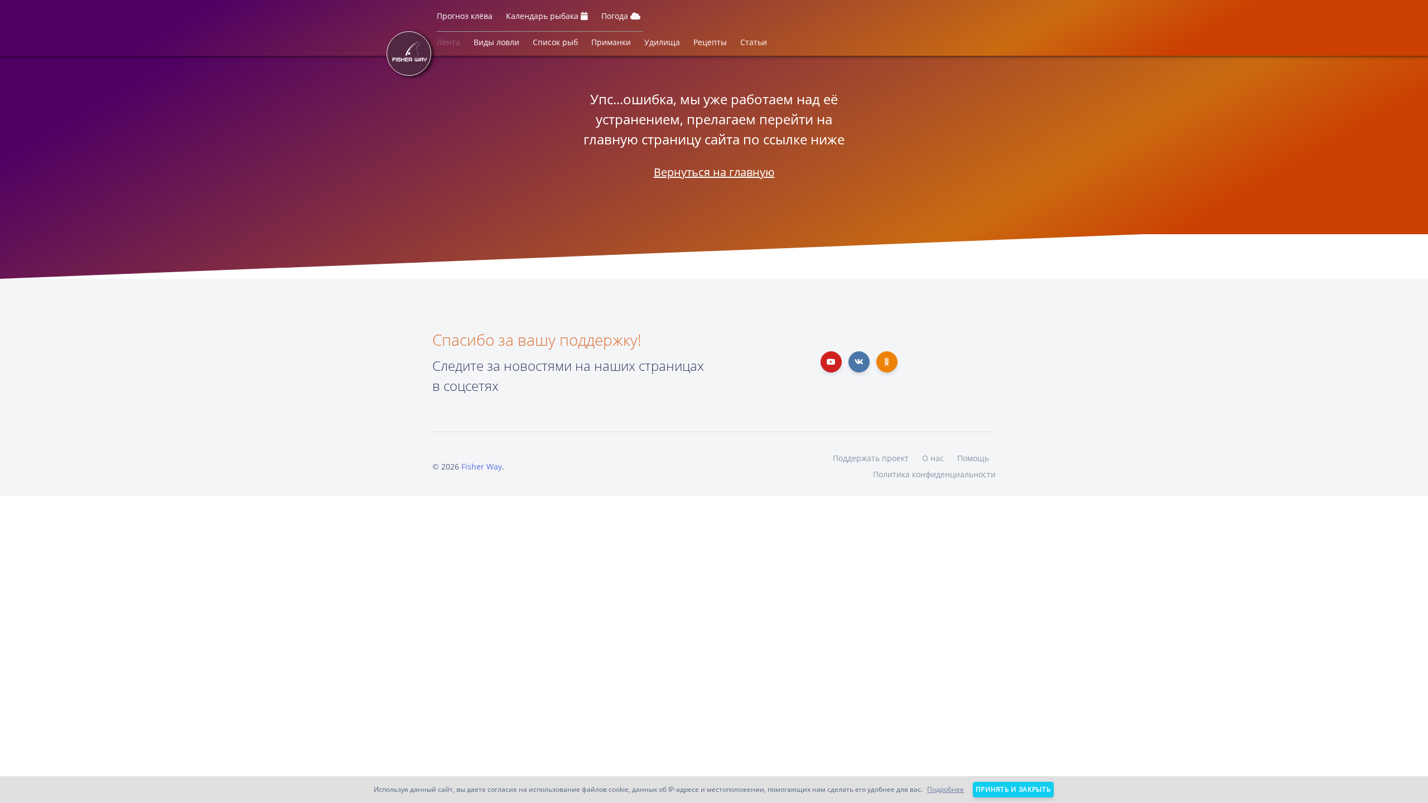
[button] (464, 18)
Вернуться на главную (714, 172)
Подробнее (945, 789)
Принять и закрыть (1013, 789)
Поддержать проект (871, 458)
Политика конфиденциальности (934, 474)
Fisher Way (481, 466)
